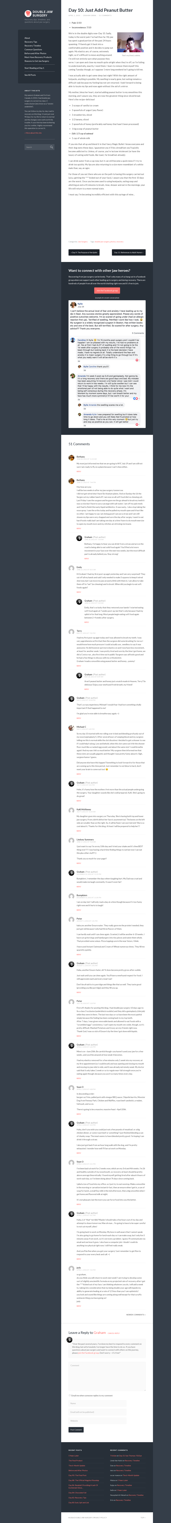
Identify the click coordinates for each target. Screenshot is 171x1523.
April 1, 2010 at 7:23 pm (86, 1270)
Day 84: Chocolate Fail (77, 1493)
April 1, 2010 (74, 15)
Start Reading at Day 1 (34, 68)
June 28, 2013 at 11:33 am (87, 459)
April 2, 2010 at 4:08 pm (86, 1089)
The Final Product (75, 1460)
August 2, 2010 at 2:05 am (87, 965)
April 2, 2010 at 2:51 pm (86, 1164)
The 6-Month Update (77, 1465)
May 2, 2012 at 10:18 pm (86, 700)
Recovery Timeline (33, 45)
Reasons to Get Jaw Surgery (37, 61)
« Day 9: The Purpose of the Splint (84, 252)
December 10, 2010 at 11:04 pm (89, 898)
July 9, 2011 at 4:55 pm (86, 785)
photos (113, 242)
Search (51, 147)
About (27, 38)
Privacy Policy (100, 1518)
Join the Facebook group (107, 290)
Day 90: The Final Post (77, 1475)
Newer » (136, 1315)
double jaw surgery (102, 242)
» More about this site (33, 133)
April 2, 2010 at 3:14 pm (86, 1125)
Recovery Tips (31, 42)
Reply (79, 471)
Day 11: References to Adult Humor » (128, 252)
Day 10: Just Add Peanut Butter (101, 10)
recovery (119, 242)
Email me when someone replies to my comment (92, 1395)
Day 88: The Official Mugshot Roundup (84, 1480)
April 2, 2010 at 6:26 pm (86, 1047)
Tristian (113, 1456)
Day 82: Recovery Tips (77, 1498)
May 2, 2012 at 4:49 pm (85, 729)
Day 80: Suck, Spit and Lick (79, 1502)
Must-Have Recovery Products (38, 57)
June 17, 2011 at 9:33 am (86, 842)
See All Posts (30, 75)
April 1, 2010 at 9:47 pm (86, 1215)
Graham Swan (89, 15)
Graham (88, 537)
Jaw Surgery (83, 242)
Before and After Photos (35, 53)
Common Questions (33, 49)
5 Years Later (74, 1456)
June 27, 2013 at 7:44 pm (86, 482)
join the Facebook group (88, 1353)
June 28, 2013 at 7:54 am (94, 539)
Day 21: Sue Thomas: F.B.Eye (130, 1456)
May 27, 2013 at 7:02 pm (86, 633)
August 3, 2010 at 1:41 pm (87, 921)
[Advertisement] (86, 217)
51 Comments (105, 15)
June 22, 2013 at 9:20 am (94, 603)
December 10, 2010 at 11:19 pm (89, 874)
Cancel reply (114, 1333)
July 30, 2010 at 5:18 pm (86, 1003)
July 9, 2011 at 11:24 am (86, 812)
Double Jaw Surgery (43, 13)
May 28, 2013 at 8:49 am (93, 677)
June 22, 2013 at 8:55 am (86, 570)
